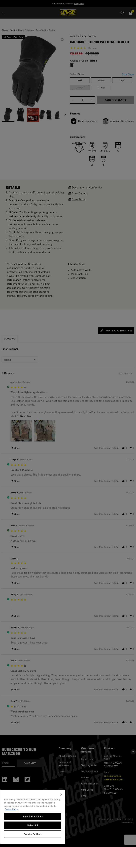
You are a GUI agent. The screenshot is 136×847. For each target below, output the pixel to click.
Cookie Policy (11, 809)
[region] (32, 817)
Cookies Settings (33, 834)
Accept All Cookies (33, 816)
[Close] (61, 794)
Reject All (32, 825)
